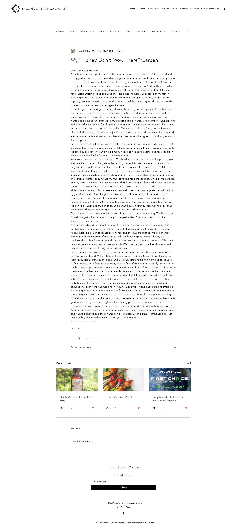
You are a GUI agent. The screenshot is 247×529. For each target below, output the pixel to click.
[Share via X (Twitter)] (79, 338)
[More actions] (174, 51)
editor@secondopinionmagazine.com (124, 502)
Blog (102, 31)
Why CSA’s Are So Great (119, 397)
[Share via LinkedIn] (86, 338)
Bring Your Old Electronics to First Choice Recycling (168, 398)
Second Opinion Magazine (124, 467)
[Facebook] (224, 8)
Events (128, 31)
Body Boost (114, 31)
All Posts (60, 31)
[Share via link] (93, 338)
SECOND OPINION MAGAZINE (44, 8)
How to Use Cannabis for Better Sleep (76, 398)
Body (72, 31)
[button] (187, 31)
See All (187, 363)
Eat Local (141, 31)
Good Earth (76, 328)
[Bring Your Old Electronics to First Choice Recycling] (170, 379)
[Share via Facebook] (72, 338)
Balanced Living (87, 31)
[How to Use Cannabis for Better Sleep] (77, 379)
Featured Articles (158, 31)
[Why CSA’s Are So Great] (123, 379)
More (174, 31)
